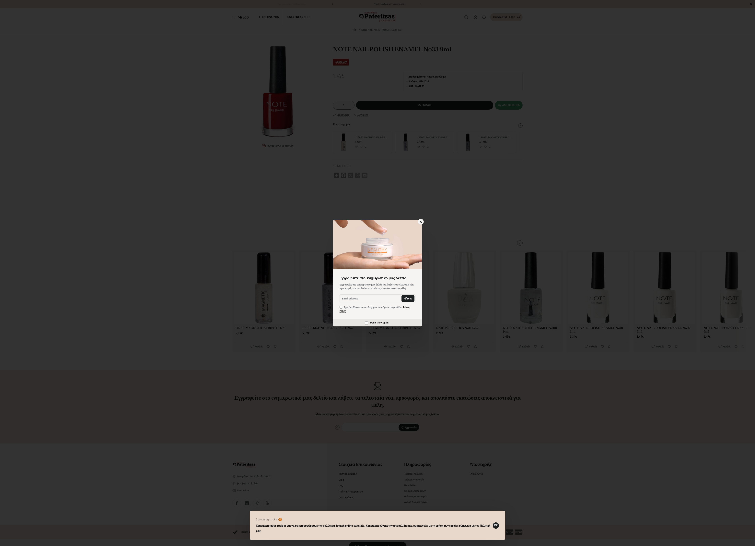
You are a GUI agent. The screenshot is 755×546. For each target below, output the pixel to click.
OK (496, 525)
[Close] (421, 222)
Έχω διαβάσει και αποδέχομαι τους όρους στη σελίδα (375, 309)
